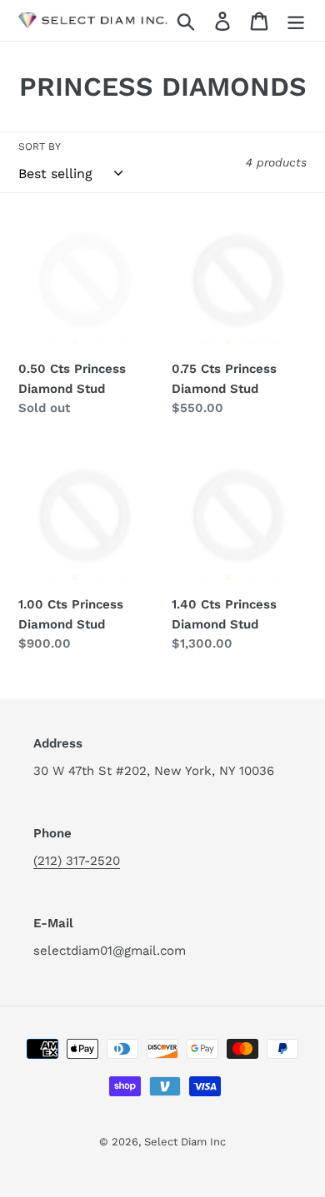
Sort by (39, 146)
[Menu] (296, 20)
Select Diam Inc (185, 1141)
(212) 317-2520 (76, 860)
